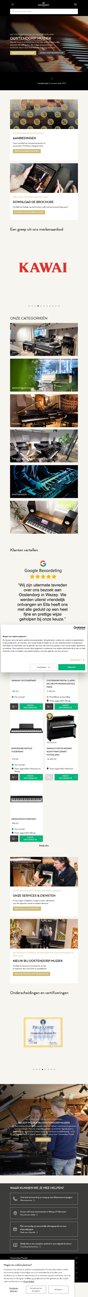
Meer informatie (30, 706)
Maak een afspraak (23, 53)
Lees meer (43, 1139)
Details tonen (75, 660)
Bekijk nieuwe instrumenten (31, 974)
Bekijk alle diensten (27, 909)
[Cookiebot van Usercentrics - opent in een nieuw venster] (75, 628)
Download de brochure (29, 212)
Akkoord (71, 667)
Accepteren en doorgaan (36, 1289)
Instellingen (41, 667)
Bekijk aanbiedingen (27, 151)
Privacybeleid (28, 1281)
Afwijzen (58, 1289)
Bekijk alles (44, 846)
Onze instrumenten (51, 53)
